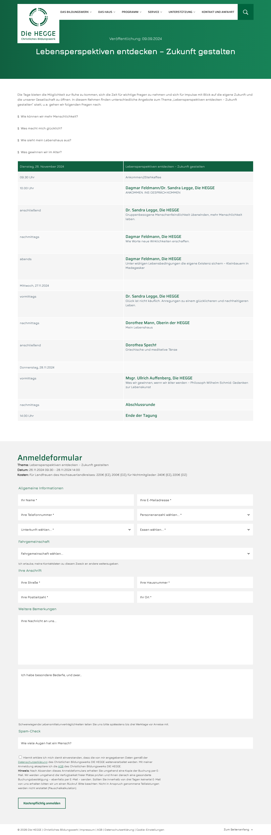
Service (153, 12)
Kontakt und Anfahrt (218, 12)
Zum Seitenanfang (236, 829)
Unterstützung (180, 12)
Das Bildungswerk (74, 12)
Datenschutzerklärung (33, 761)
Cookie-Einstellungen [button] (150, 829)
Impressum (87, 829)
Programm (130, 12)
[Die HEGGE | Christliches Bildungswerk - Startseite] (38, 23)
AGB (60, 766)
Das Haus (105, 12)
